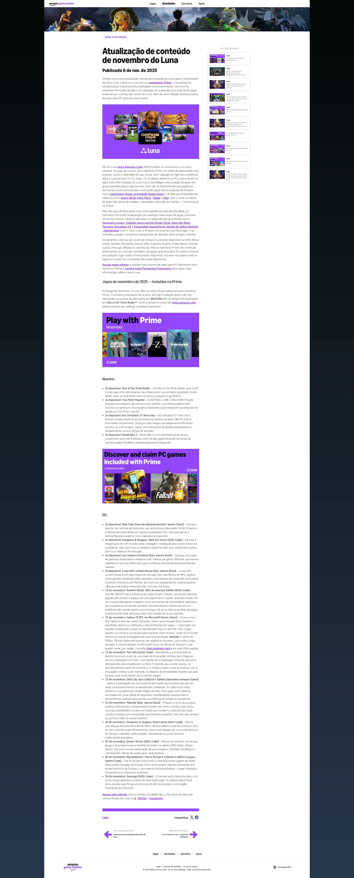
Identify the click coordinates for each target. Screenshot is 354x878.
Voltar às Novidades (116, 37)
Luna (105, 817)
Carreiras (186, 3)
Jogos (152, 3)
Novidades (168, 3)
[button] (150, 131)
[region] (229, 115)
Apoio (201, 3)
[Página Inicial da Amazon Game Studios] (61, 4)
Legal (158, 866)
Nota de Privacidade (172, 866)
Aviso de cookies (190, 866)
